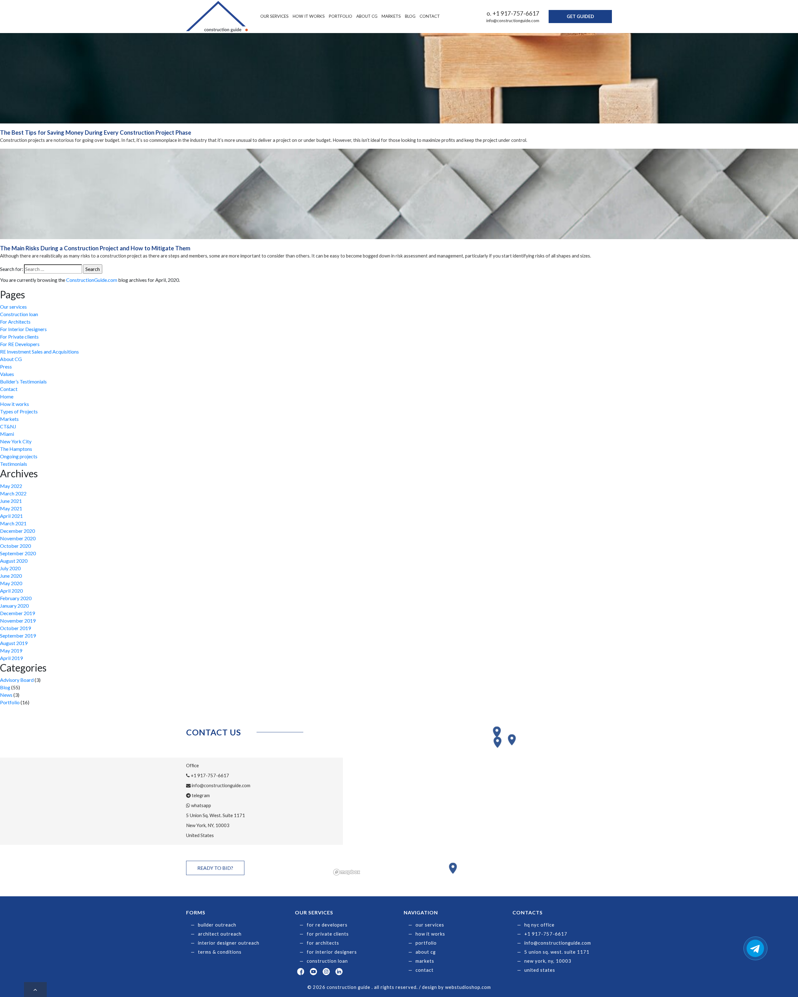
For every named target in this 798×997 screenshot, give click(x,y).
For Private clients (19, 337)
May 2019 (11, 650)
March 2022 (13, 493)
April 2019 (11, 658)
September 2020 (18, 553)
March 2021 (13, 523)
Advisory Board (17, 680)
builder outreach (217, 924)
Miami (7, 434)
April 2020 (11, 591)
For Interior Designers (23, 329)
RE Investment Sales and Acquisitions (39, 351)
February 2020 (15, 598)
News (6, 695)
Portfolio (340, 16)
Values (7, 374)
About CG (366, 16)
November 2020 (18, 538)
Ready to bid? (215, 868)
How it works (309, 16)
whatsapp (200, 805)
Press (6, 366)
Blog (410, 16)
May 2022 (11, 486)
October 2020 (15, 546)
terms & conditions (220, 952)
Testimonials (13, 464)
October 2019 (15, 628)
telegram (200, 795)
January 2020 (14, 606)
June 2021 (11, 501)
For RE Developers (20, 344)
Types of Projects (19, 411)
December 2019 (17, 613)
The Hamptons (16, 449)
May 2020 (11, 583)
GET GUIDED (580, 16)
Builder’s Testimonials (23, 381)
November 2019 (18, 621)
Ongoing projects (18, 456)
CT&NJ (8, 426)
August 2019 (13, 643)
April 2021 (11, 516)
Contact (430, 16)
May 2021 (11, 508)
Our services (274, 16)
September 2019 (18, 635)
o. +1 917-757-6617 (513, 13)
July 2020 (10, 568)
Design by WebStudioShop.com (456, 987)
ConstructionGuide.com (91, 280)
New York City (15, 441)
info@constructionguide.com (512, 20)
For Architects (15, 322)
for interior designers (332, 952)
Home (6, 396)
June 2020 (11, 576)
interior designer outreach (228, 943)
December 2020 (17, 531)
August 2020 (13, 561)
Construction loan (19, 314)
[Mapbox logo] (346, 872)
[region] (471, 801)
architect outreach (220, 934)
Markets (391, 16)
